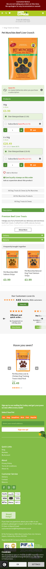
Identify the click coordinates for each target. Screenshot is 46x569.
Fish (27, 417)
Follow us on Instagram (14, 487)
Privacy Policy (7, 463)
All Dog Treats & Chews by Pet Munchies (23, 190)
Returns (5, 482)
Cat (3, 417)
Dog (8, 417)
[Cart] (43, 13)
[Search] (6, 13)
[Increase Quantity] (21, 130)
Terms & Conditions (9, 466)
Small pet (15, 417)
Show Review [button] (16, 327)
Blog (3, 450)
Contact (5, 479)
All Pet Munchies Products (23, 196)
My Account (6, 455)
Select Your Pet (8, 412)
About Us (5, 468)
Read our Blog (9, 487)
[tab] (23, 210)
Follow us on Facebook (4, 487)
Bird (22, 417)
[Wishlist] (10, 13)
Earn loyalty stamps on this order (19, 177)
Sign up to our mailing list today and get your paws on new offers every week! (23, 406)
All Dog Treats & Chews (23, 201)
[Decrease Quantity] (5, 130)
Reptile (33, 417)
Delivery (5, 477)
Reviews (5, 452)
